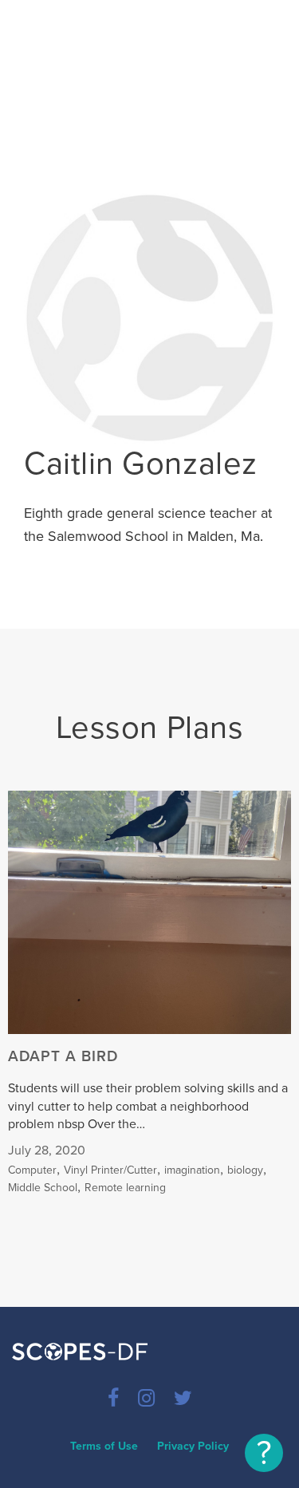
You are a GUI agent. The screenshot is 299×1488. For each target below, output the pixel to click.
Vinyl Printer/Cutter (110, 1170)
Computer (32, 1170)
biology (245, 1170)
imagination (192, 1170)
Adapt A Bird (63, 1056)
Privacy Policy (193, 1446)
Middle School (42, 1187)
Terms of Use (104, 1446)
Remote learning (125, 1187)
